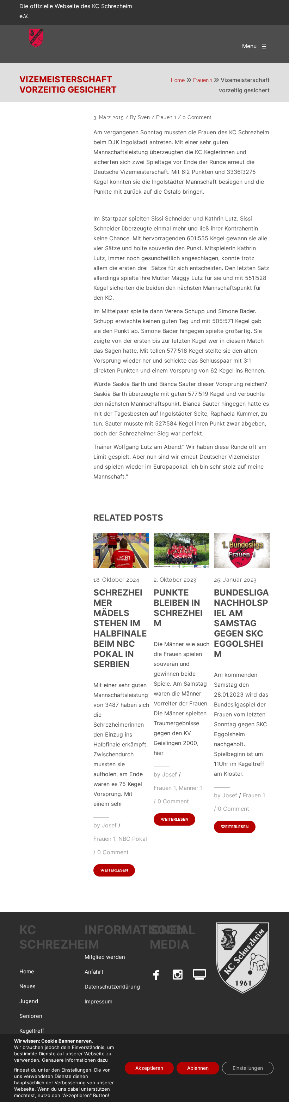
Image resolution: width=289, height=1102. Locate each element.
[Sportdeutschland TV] (199, 974)
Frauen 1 (202, 80)
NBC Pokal (132, 838)
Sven (144, 117)
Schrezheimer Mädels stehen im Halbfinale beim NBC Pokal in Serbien (120, 628)
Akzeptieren (149, 1068)
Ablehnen (198, 1068)
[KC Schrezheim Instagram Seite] (178, 974)
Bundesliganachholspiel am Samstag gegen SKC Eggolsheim (241, 623)
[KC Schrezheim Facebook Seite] (156, 974)
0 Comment (197, 117)
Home (178, 80)
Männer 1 (191, 787)
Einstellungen (76, 1070)
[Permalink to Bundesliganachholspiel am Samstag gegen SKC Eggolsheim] (242, 565)
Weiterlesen (114, 870)
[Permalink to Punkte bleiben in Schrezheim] (181, 565)
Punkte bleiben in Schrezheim (178, 607)
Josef (109, 825)
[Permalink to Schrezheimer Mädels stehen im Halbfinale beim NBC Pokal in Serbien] (121, 565)
